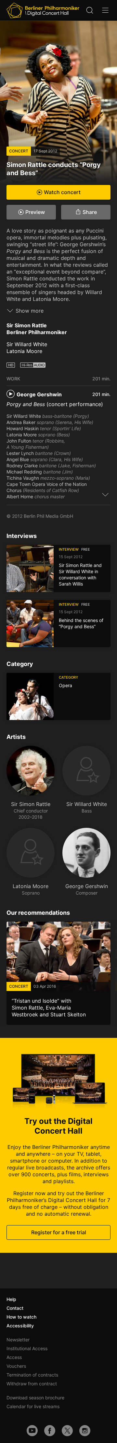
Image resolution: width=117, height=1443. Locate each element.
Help (11, 1299)
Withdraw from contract (31, 1383)
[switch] (105, 494)
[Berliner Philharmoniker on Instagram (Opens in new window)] (84, 1430)
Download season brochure (35, 1397)
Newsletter (18, 1339)
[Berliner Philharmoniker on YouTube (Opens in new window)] (32, 1430)
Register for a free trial (58, 1232)
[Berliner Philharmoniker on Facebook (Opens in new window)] (49, 1430)
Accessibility (20, 1325)
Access (14, 1357)
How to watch (21, 1317)
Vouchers (16, 1366)
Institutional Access (26, 1348)
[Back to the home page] (42, 10)
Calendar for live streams (32, 1406)
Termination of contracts (32, 1375)
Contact (14, 1308)
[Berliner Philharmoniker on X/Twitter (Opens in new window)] (67, 1430)
